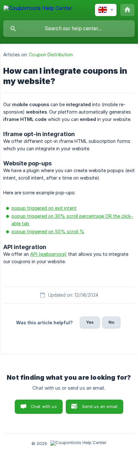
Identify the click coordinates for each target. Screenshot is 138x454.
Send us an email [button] (99, 406)
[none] (38, 9)
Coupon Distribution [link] (51, 54)
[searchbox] (69, 28)
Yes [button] (90, 322)
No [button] (111, 322)
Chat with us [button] (44, 406)
